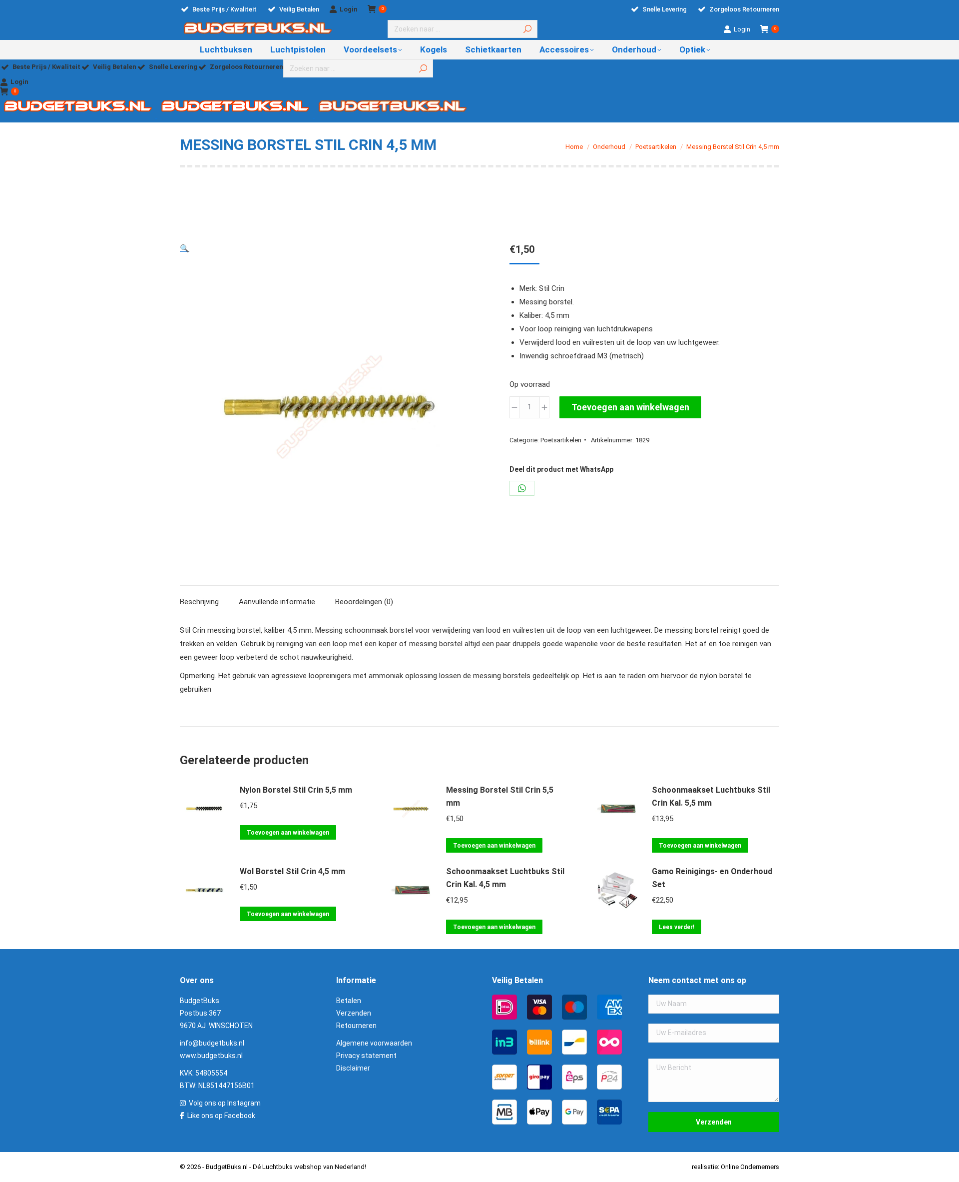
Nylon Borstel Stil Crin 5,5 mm (296, 790)
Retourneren (356, 1026)
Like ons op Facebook (221, 1116)
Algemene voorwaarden (374, 1043)
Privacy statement (366, 1056)
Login (349, 9)
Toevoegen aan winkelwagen (630, 407)
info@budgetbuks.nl (212, 1043)
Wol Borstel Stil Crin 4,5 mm (292, 871)
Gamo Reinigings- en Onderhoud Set (712, 878)
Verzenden (353, 1013)
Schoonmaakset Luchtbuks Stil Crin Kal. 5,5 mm (711, 796)
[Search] (527, 29)
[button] (184, 248)
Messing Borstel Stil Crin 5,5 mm (499, 796)
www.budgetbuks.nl (211, 1056)
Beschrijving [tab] (199, 601)
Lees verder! (676, 927)
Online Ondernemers (750, 1167)
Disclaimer (353, 1068)
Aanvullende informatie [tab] (277, 601)
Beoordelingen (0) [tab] (364, 601)
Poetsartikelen (560, 440)
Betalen (348, 1001)
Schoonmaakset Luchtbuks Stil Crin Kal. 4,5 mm (505, 878)
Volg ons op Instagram (225, 1103)
